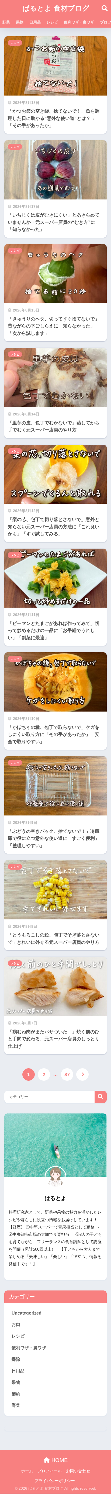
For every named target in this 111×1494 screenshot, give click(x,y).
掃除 (16, 1359)
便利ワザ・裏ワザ (79, 22)
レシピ (52, 22)
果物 (19, 22)
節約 (16, 1394)
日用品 (35, 22)
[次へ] (82, 1074)
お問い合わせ (78, 1471)
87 (67, 1074)
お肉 (16, 1324)
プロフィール (49, 1471)
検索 (101, 1097)
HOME (59, 1460)
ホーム (27, 1471)
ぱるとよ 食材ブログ (56, 8)
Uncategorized (26, 1313)
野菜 (6, 22)
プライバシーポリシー (54, 1481)
